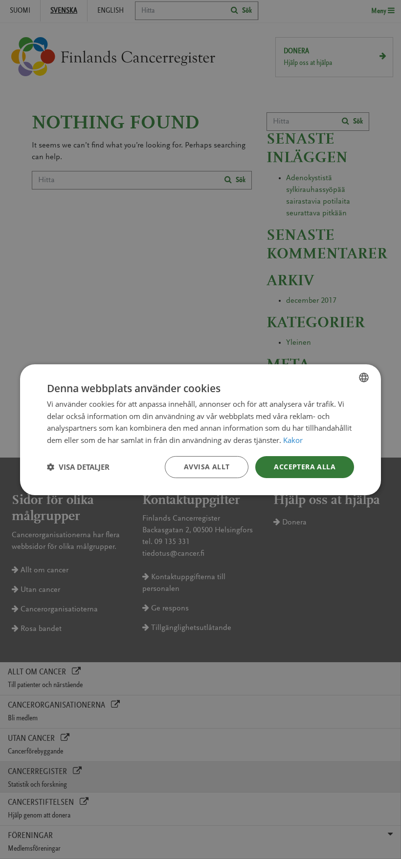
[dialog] (200, 429)
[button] (78, 466)
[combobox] (364, 377)
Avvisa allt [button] (206, 466)
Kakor (293, 440)
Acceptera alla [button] (304, 466)
